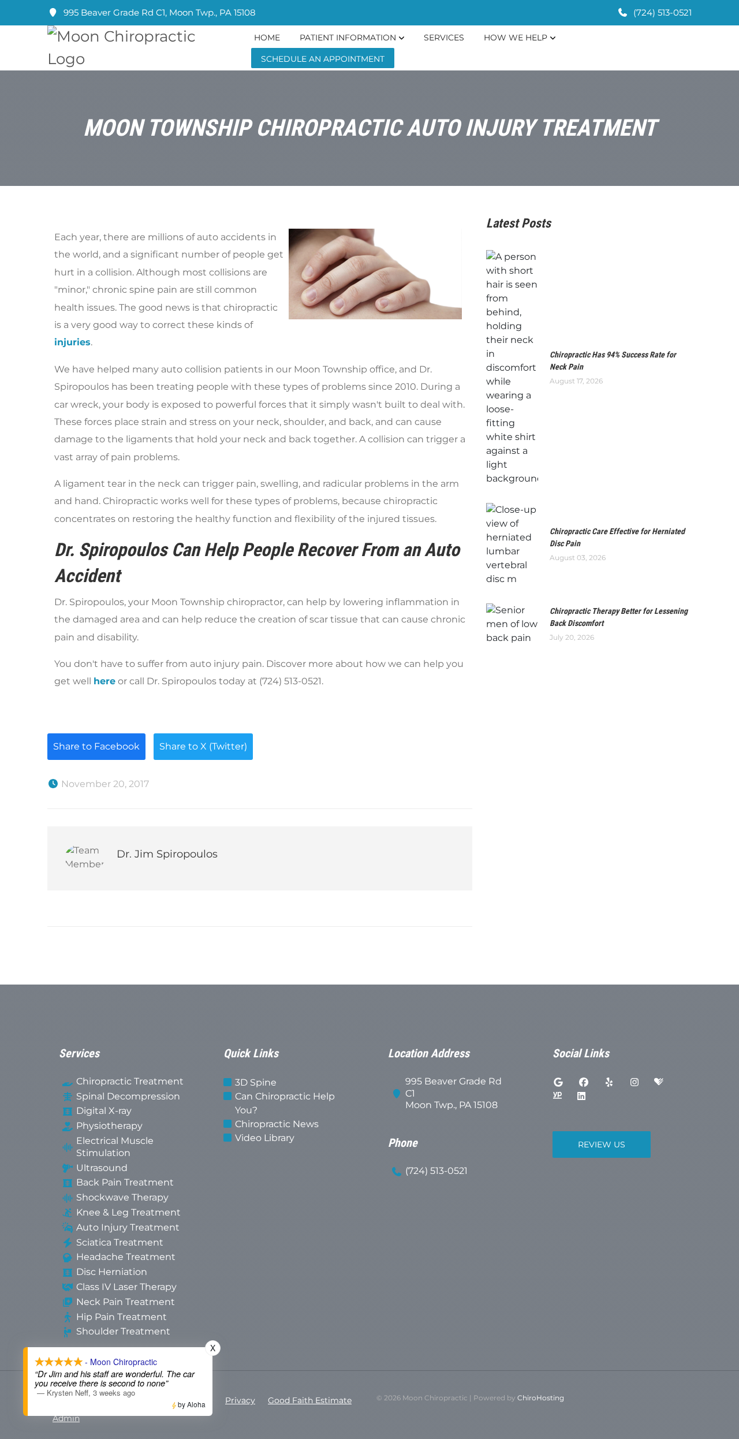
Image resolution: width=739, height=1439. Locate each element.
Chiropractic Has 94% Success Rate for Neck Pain (613, 360)
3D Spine (256, 1082)
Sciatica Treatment (119, 1242)
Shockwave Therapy (122, 1197)
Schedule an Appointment (323, 59)
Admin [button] (66, 1418)
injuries (72, 342)
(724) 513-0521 (661, 12)
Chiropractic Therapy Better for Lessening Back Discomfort (619, 617)
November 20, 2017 (104, 783)
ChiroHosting (540, 1397)
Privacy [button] (240, 1400)
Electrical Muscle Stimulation (115, 1146)
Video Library (264, 1137)
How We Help (515, 37)
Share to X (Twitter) (203, 746)
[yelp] (609, 1083)
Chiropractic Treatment (130, 1081)
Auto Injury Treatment (128, 1227)
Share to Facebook (96, 746)
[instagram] (634, 1083)
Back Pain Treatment (125, 1182)
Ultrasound (102, 1167)
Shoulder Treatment (123, 1331)
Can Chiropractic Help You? (285, 1103)
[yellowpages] (557, 1097)
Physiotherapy (109, 1125)
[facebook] (583, 1083)
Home (267, 37)
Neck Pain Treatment (125, 1301)
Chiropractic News (277, 1124)
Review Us (601, 1144)
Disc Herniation (111, 1271)
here (104, 681)
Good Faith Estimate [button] (310, 1400)
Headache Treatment (126, 1256)
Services (444, 37)
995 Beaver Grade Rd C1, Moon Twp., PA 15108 (158, 12)
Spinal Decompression (128, 1096)
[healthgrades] (658, 1083)
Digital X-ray (104, 1110)
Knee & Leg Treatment (128, 1212)
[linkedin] (581, 1097)
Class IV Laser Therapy (126, 1286)
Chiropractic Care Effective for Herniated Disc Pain (617, 537)
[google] (558, 1083)
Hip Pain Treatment (121, 1316)
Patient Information (348, 37)
